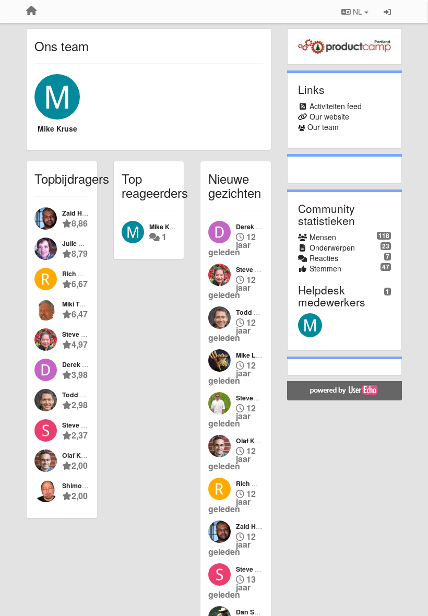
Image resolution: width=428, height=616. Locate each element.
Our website (329, 116)
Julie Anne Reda (87, 243)
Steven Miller (255, 397)
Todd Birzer (80, 394)
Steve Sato (78, 334)
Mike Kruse (57, 128)
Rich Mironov (82, 273)
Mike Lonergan (259, 355)
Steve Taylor (81, 425)
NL (357, 11)
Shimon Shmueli (87, 485)
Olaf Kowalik (81, 455)
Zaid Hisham (81, 213)
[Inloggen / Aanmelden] (387, 11)
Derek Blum (80, 364)
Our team (323, 127)
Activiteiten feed (336, 106)
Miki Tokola (79, 304)
